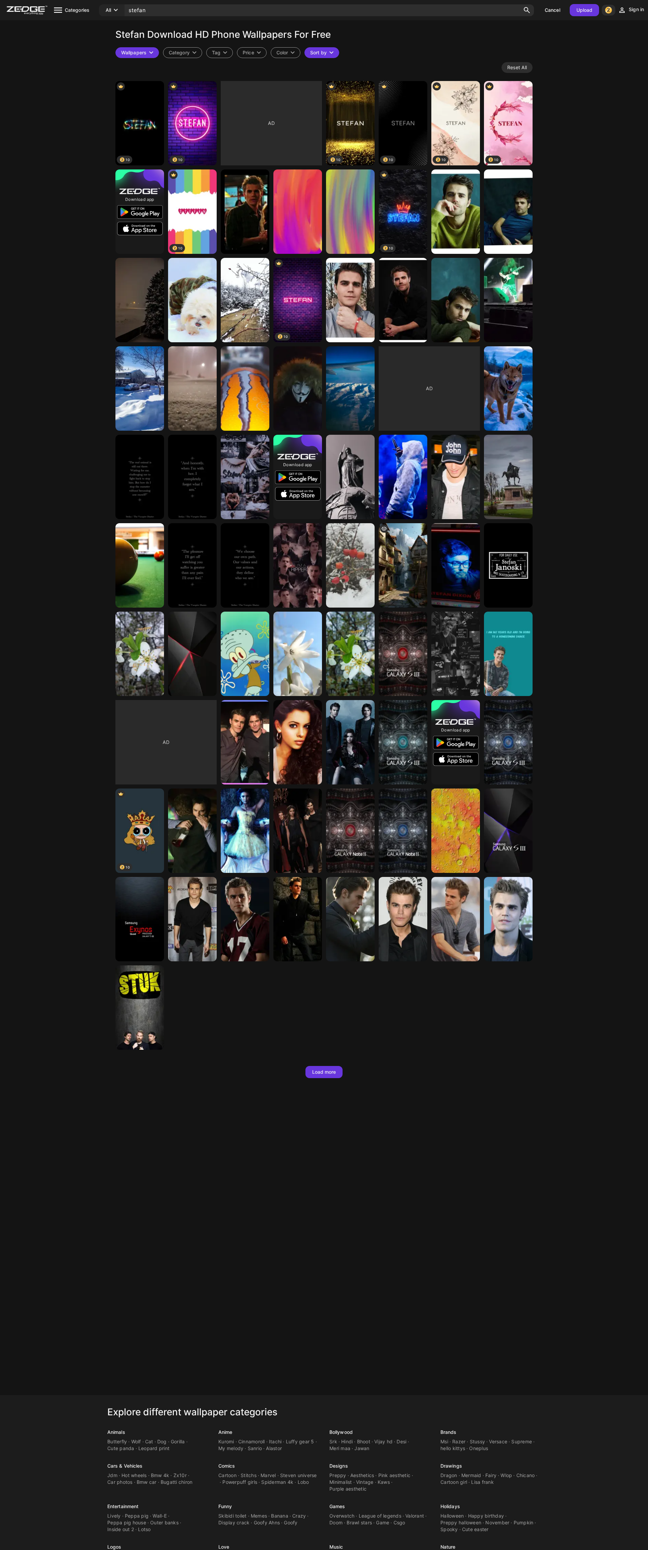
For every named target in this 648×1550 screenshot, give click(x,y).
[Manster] (245, 388)
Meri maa (339, 1448)
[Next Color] (508, 831)
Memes (259, 1516)
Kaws (384, 1482)
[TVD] (297, 831)
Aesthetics (362, 1475)
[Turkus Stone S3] (403, 742)
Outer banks (164, 1522)
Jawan (361, 1448)
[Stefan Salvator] (455, 654)
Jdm (112, 1475)
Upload (584, 10)
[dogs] (508, 388)
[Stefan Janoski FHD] (508, 565)
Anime (225, 1432)
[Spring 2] (350, 654)
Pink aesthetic (394, 1475)
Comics (226, 1466)
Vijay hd (383, 1441)
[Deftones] (508, 300)
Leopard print (153, 1448)
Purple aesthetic (348, 1489)
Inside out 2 (120, 1529)
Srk (333, 1441)
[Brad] (139, 300)
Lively (114, 1516)
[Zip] (139, 388)
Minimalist (340, 1482)
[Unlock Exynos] (139, 919)
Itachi (275, 1441)
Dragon (448, 1475)
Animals (116, 1432)
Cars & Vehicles (125, 1466)
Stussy (477, 1441)
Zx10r (180, 1475)
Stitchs (248, 1475)
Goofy (290, 1522)
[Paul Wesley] (192, 919)
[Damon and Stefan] (192, 831)
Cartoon (227, 1475)
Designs (338, 1466)
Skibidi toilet (232, 1516)
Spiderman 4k (277, 1482)
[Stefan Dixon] (455, 565)
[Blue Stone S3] (508, 742)
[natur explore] (350, 565)
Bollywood (341, 1432)
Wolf (136, 1441)
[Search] (527, 10)
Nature (448, 1547)
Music (336, 1547)
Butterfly (117, 1441)
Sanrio (255, 1448)
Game (382, 1522)
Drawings (451, 1466)
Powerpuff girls (239, 1482)
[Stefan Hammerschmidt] (245, 654)
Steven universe (298, 1475)
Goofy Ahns (267, 1522)
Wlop (506, 1475)
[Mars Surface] (455, 831)
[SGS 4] (192, 654)
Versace (498, 1441)
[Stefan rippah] (297, 565)
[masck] (297, 388)
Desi (401, 1441)
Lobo (303, 1482)
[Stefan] (245, 211)
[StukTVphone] (139, 1007)
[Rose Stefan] (297, 742)
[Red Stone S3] (403, 654)
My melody (230, 1448)
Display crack (233, 1522)
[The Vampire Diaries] (245, 831)
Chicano (525, 1475)
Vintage (365, 1482)
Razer (458, 1441)
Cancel (552, 10)
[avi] (350, 388)
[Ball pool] (139, 565)
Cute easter (475, 1529)
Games (337, 1506)
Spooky (449, 1529)
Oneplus (478, 1448)
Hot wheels (134, 1475)
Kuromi (226, 1441)
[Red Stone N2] (350, 831)
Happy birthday (486, 1516)
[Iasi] (508, 477)
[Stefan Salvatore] (139, 477)
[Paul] (455, 211)
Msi (444, 1441)
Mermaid (471, 1475)
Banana (279, 1516)
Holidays (450, 1506)
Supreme (521, 1441)
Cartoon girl (453, 1482)
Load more (324, 1072)
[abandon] (403, 565)
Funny (225, 1506)
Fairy (490, 1475)
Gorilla (178, 1441)
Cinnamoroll (251, 1441)
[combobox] (219, 52)
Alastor (274, 1448)
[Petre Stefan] (403, 477)
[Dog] (192, 300)
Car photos (120, 1482)
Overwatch (341, 1516)
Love (223, 1547)
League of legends (380, 1516)
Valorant (414, 1516)
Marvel (268, 1475)
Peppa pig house (126, 1522)
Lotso (144, 1529)
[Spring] (139, 654)
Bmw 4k (160, 1475)
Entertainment (122, 1506)
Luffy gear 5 (300, 1441)
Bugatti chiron (177, 1482)
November (497, 1522)
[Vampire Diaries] (350, 742)
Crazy (299, 1516)
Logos (114, 1547)
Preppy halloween (460, 1522)
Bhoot (363, 1441)
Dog (162, 1441)
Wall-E (160, 1516)
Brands (448, 1432)
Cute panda (120, 1448)
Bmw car (147, 1482)
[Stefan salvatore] (455, 477)
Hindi (347, 1441)
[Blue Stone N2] (403, 831)
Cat (149, 1441)
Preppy (337, 1475)
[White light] (297, 654)
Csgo (399, 1522)
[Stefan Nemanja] (350, 477)
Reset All (517, 67)
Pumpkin (524, 1522)
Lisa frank (482, 1482)
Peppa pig (136, 1516)
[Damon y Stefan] (245, 742)
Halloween (452, 1516)
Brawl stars (359, 1522)
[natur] (245, 300)
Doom (336, 1522)
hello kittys (452, 1448)
